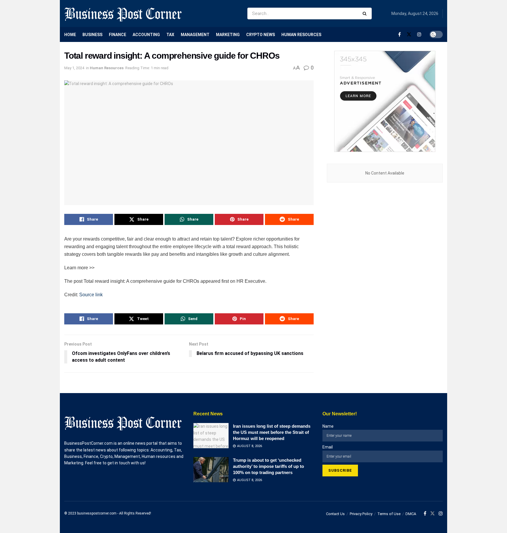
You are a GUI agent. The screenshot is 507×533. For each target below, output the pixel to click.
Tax (170, 34)
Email (327, 447)
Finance (117, 34)
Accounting (146, 34)
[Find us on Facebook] (399, 34)
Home (70, 34)
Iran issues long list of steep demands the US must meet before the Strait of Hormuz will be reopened (271, 432)
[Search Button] (366, 13)
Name (328, 426)
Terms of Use (388, 514)
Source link (91, 294)
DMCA (410, 514)
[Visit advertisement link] (385, 101)
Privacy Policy (361, 514)
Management (195, 34)
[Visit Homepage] (123, 13)
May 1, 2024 (74, 68)
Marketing (228, 34)
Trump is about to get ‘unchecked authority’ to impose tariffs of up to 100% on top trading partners (268, 466)
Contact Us (335, 514)
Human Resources (301, 34)
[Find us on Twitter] (409, 34)
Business (92, 34)
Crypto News (260, 34)
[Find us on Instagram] (419, 34)
